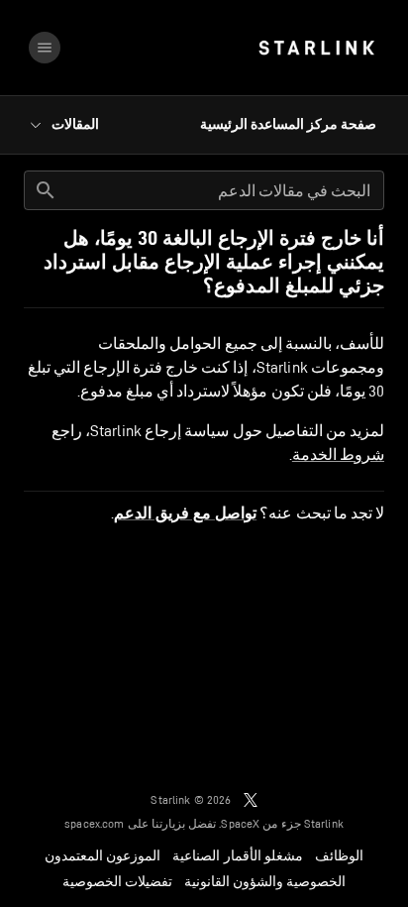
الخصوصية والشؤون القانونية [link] (265, 881)
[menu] (44, 47)
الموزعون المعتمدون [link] (102, 855)
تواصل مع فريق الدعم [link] (185, 513)
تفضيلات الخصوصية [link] (117, 881)
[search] (45, 190)
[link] (316, 47)
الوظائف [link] (339, 855)
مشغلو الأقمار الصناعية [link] (237, 855)
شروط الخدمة (338, 454)
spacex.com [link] (94, 823)
